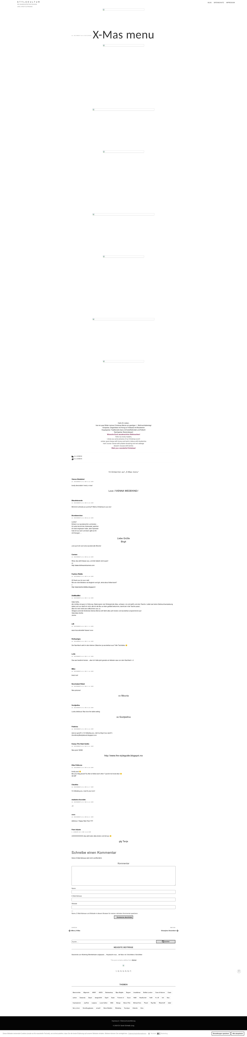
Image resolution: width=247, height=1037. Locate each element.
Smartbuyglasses (88, 1008)
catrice (75, 998)
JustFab (86, 1003)
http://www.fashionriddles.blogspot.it (83, 587)
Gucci (129, 998)
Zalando (135, 1008)
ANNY (94, 992)
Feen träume (76, 829)
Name (74, 888)
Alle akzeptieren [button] (237, 1033)
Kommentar (123, 863)
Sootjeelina (76, 705)
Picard (146, 1003)
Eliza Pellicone (77, 765)
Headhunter (143, 998)
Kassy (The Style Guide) (80, 744)
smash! (98, 1008)
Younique (127, 1008)
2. (118, 971)
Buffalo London (147, 992)
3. (121, 971)
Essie (113, 998)
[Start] (239, 971)
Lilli (73, 624)
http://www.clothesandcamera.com (83, 565)
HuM (150, 998)
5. (126, 971)
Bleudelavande (77, 500)
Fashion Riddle (77, 574)
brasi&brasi (137, 992)
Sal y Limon (76, 1008)
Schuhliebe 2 (131, 954)
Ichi (163, 998)
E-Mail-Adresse (77, 896)
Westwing (118, 1008)
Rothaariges (76, 639)
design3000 (98, 998)
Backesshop (109, 992)
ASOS (100, 992)
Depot (90, 998)
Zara (141, 1008)
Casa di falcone (160, 992)
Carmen (74, 554)
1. (116, 971)
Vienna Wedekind (78, 479)
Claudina (75, 784)
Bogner (128, 992)
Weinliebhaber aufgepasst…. (97, 954)
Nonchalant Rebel (78, 684)
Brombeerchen (77, 515)
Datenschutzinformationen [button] (137, 1033)
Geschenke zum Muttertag (80, 954)
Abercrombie (76, 992)
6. (128, 971)
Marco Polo (126, 1003)
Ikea (168, 998)
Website (74, 903)
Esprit (106, 998)
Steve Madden (107, 1008)
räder (169, 1003)
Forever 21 (120, 998)
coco (73, 814)
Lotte (73, 654)
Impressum (230, 2)
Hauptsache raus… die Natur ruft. (116, 954)
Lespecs (94, 1003)
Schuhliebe (138, 954)
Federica (75, 726)
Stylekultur (29, 1)
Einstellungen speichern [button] (221, 1033)
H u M (157, 998)
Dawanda (82, 998)
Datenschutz (219, 2)
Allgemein (78, 456)
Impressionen (77, 1003)
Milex (73, 669)
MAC (111, 1003)
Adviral (134, 960)
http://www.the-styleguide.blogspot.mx (123, 755)
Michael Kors (137, 1003)
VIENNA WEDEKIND (126, 490)
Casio (169, 992)
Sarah (89, 35)
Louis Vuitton (103, 1003)
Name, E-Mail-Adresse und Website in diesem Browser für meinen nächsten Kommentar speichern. (105, 913)
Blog (209, 2)
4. (123, 971)
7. (130, 971)
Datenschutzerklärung (128, 1021)
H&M (134, 998)
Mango (118, 1003)
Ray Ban (153, 1003)
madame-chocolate (79, 799)
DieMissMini (76, 595)
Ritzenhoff (162, 1003)
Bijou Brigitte (119, 992)
